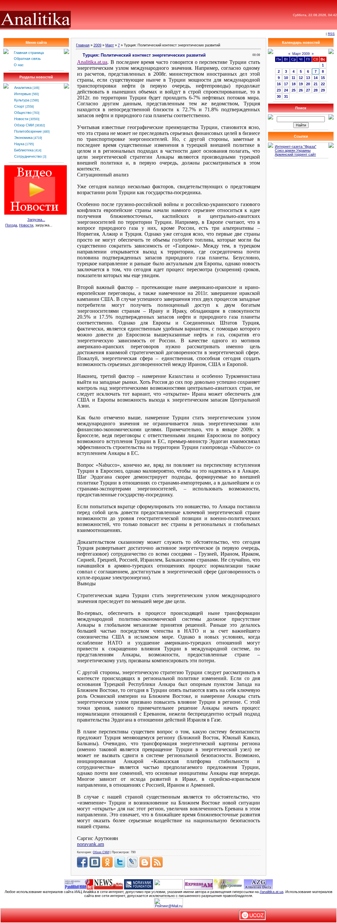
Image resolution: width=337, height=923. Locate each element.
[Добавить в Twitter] (120, 862)
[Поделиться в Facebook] (82, 862)
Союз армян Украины (293, 150)
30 (279, 96)
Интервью (22, 94)
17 (286, 84)
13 (308, 78)
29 (323, 90)
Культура (21, 100)
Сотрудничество (28, 156)
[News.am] (108, 884)
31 (286, 96)
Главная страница (29, 53)
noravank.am (90, 844)
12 (301, 78)
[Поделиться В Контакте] (95, 862)
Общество (23, 113)
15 (323, 78)
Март (109, 45)
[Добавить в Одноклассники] (107, 862)
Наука (19, 144)
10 (286, 78)
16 (279, 84)
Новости (21, 119)
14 (316, 78)
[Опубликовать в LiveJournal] (132, 862)
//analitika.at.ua (271, 892)
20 (308, 84)
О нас (19, 65)
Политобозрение (28, 131)
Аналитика (23, 88)
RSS (331, 34)
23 (279, 90)
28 (316, 90)
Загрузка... (36, 220)
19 (301, 84)
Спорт (19, 106)
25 (294, 90)
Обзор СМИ (24, 125)
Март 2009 (301, 54)
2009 (97, 45)
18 (294, 84)
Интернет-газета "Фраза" (295, 146)
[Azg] (258, 884)
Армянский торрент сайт (295, 154)
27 (308, 90)
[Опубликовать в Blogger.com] (145, 862)
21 (316, 84)
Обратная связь (27, 59)
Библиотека (24, 150)
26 (301, 90)
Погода (11, 225)
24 (286, 90)
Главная (83, 45)
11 (293, 78)
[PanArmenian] (78, 884)
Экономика (23, 138)
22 (323, 84)
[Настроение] (228, 884)
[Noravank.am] (138, 884)
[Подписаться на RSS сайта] (157, 862)
